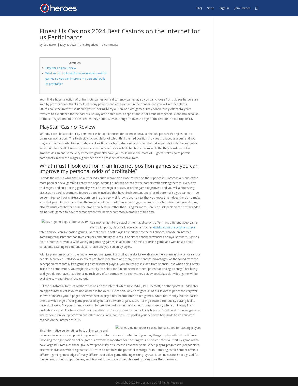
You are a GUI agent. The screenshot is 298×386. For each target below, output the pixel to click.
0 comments (110, 44)
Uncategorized (89, 44)
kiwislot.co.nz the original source (174, 227)
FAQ (199, 8)
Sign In (224, 8)
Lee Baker (50, 44)
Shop (210, 8)
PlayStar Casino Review (60, 68)
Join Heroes (242, 8)
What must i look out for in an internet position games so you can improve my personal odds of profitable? (76, 78)
